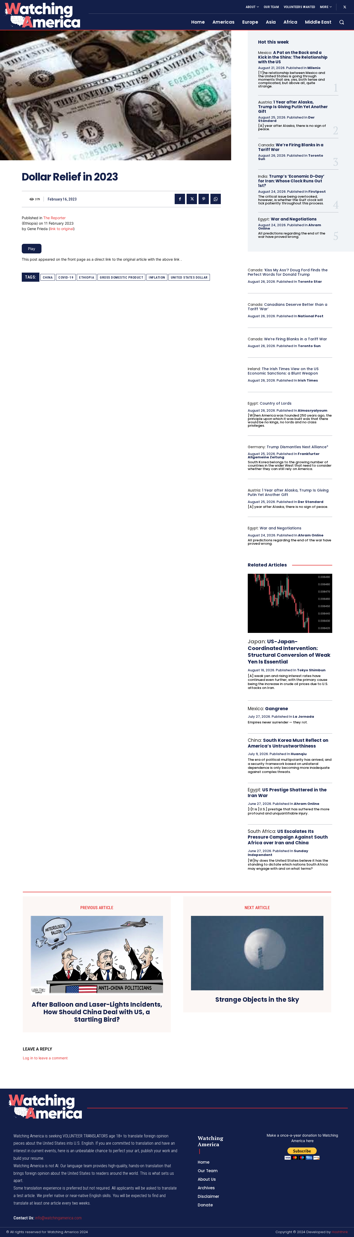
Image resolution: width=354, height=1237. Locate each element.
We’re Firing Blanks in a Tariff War (290, 147)
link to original (61, 228)
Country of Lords (276, 403)
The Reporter (54, 218)
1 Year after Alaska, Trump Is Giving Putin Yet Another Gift (293, 106)
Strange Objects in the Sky (257, 1000)
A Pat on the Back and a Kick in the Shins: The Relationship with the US (293, 57)
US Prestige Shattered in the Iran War (287, 793)
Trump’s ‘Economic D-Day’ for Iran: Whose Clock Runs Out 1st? (291, 181)
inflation (157, 277)
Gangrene (276, 709)
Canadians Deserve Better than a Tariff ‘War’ (287, 307)
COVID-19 (65, 277)
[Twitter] (345, 7)
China (48, 277)
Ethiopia (86, 277)
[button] (341, 22)
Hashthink (340, 1231)
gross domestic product (121, 277)
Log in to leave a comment (45, 1058)
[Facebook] (180, 199)
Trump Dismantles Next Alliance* (297, 447)
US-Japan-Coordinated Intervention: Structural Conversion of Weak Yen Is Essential (289, 651)
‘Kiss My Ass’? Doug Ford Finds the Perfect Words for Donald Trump (288, 272)
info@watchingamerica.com (58, 1217)
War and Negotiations (294, 219)
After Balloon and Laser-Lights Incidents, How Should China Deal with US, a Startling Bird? (97, 1012)
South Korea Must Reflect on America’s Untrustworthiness (288, 743)
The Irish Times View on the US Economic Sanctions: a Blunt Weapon (283, 371)
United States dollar (189, 277)
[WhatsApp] (215, 199)
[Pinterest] (204, 199)
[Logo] (41, 15)
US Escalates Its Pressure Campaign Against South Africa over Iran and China (288, 837)
